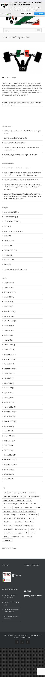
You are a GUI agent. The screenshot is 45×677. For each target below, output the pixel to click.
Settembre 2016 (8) (10, 369)
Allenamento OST (26, 103)
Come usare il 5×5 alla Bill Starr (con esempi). (24, 180)
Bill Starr (33, 504)
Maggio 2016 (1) (9, 388)
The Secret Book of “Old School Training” (11, 610)
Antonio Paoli (20, 500)
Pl (26, 533)
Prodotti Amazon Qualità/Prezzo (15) (15, 269)
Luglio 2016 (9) (8, 378)
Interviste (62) (8, 255)
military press (8, 525)
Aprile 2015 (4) (8, 445)
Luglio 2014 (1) (8, 479)
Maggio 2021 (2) (9, 287)
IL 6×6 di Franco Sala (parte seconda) (15, 138)
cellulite (37, 507)
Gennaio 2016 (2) (9, 402)
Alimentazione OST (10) (11, 212)
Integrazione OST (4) (10, 250)
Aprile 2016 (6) (8, 393)
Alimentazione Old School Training (24, 493)
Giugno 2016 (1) (9, 383)
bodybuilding (18, 507)
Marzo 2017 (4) (8, 340)
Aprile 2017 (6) (8, 335)
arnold (29, 500)
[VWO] (9, 14)
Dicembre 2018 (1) (10, 292)
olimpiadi (32, 529)
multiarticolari (28, 525)
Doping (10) (7, 236)
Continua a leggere (7, 105)
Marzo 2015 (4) (8, 450)
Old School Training (21, 529)
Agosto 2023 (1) (9, 283)
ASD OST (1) (7, 226)
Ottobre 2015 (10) (9, 417)
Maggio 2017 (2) (9, 330)
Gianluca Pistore (32, 514)
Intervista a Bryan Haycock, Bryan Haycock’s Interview (20, 155)
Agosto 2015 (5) (9, 426)
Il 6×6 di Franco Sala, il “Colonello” (14, 143)
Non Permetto (26, 14)
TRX (23, 536)
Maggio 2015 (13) (9, 441)
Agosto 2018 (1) (9, 297)
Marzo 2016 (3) (8, 397)
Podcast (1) (7, 265)
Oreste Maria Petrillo (25, 637)
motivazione (18, 525)
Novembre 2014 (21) (10, 465)
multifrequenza (8, 529)
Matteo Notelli (29, 522)
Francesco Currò (29, 511)
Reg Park (6, 536)
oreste (6, 103)
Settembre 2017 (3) (10, 321)
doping (14, 511)
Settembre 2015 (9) (10, 421)
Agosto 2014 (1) (9, 474)
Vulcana (29, 536)
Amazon (23, 496)
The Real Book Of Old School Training (10, 596)
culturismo (7, 511)
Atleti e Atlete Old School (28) (13, 231)
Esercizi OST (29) (9, 241)
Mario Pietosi (18, 522)
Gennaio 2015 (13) (9, 455)
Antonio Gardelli (8, 500)
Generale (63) (8, 245)
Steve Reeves (15, 536)
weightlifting (7, 540)
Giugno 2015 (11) (9, 436)
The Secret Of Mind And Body (11, 603)
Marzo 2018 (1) (8, 307)
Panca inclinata (8, 533)
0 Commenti (37, 103)
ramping (32, 533)
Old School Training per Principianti (11, 617)
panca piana (19, 533)
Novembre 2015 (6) (10, 412)
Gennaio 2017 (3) (9, 350)
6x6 (10, 493)
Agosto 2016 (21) (9, 374)
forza (20, 511)
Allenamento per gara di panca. (21, 168)
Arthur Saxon (24, 504)
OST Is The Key (9, 77)
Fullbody (6, 514)
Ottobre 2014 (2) (9, 469)
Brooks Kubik (28, 507)
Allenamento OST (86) (11, 217)
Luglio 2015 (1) (8, 431)
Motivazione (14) (9, 260)
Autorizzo (39, 14)
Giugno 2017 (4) (9, 326)
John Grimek (7, 518)
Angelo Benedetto (33, 496)
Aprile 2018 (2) (8, 302)
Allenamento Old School (11, 496)
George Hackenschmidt (18, 514)
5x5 (5, 493)
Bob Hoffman (7, 507)
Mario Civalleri (8, 522)
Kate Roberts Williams (20, 518)
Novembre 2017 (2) (10, 311)
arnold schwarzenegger (10, 504)
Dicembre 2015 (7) (10, 407)
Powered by (3, 14)
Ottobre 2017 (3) (9, 316)
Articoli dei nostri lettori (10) (12, 222)
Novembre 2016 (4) (10, 359)
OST (39, 529)
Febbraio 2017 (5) (9, 345)
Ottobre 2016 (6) (9, 364)
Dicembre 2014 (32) (10, 460)
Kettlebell (32, 518)
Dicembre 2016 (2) (10, 354)
